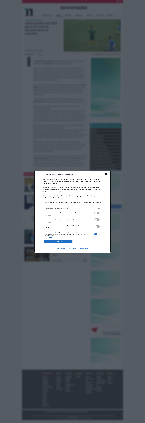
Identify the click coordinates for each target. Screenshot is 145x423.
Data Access (72, 248)
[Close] (107, 174)
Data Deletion (60, 248)
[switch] (97, 213)
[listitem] (72, 209)
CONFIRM (58, 241)
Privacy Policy (84, 248)
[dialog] (72, 211)
